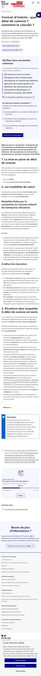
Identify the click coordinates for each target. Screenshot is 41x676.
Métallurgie (5, 626)
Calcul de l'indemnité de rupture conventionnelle (15, 582)
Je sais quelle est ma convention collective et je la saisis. (21, 113)
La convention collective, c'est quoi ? (18, 97)
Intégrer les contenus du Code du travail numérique (16, 572)
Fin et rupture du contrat (11, 46)
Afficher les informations (13, 135)
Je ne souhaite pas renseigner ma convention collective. (21, 126)
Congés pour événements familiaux (11, 612)
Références (7, 407)
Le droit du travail (6, 560)
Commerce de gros (7, 629)
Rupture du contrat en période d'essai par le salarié (16, 596)
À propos (4, 566)
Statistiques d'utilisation (8, 569)
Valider (20, 495)
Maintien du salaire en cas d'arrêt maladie (13, 615)
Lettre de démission (7, 593)
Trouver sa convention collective (10, 585)
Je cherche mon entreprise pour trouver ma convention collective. (21, 120)
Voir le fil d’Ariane (6, 11)
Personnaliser (20, 671)
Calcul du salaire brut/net (8, 579)
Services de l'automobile (8, 622)
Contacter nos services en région (19, 546)
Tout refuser (20, 666)
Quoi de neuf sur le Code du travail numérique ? (15, 563)
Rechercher (33, 3)
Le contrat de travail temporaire (16, 509)
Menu (38, 3)
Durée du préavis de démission (10, 609)
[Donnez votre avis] (38, 15)
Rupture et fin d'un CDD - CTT (12, 50)
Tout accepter (20, 660)
